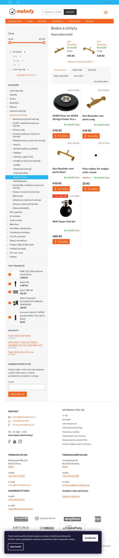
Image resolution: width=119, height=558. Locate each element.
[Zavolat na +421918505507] (12, 2)
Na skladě (19, 51)
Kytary (13, 98)
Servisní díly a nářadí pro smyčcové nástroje (28, 186)
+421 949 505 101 (16, 499)
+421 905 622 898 (70, 476)
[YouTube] (15, 441)
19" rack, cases (16, 252)
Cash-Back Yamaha (19, 335)
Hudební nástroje (71, 496)
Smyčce (16, 144)
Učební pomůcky (20, 173)
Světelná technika (18, 248)
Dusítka (16, 165)
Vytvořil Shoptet (102, 546)
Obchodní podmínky (72, 427)
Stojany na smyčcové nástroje (26, 191)
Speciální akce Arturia (21, 352)
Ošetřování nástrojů (22, 169)
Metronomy (18, 196)
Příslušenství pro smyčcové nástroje (29, 140)
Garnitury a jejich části (23, 156)
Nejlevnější (77, 70)
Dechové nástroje (18, 111)
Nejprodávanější (61, 75)
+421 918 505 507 (20, 420)
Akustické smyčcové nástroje (26, 119)
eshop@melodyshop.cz (24, 417)
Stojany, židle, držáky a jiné (22, 244)
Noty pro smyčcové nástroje (25, 204)
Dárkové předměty (21, 208)
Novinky (13, 94)
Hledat (70, 12)
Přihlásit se (18, 394)
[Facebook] (10, 441)
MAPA (11, 466)
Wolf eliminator (20, 181)
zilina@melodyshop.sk (19, 485)
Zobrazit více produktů (79, 61)
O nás (65, 415)
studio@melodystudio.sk (20, 508)
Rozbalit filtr (25, 75)
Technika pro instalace (20, 232)
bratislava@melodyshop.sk (75, 485)
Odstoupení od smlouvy (74, 436)
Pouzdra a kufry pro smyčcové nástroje (26, 135)
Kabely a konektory (18, 240)
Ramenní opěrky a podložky (25, 148)
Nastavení (15, 546)
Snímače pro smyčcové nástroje (27, 200)
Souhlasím (90, 538)
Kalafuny (17, 152)
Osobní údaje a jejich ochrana (76, 444)
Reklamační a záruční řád (74, 440)
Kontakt (66, 419)
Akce (17, 56)
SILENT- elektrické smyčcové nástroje (26, 124)
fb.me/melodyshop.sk (23, 424)
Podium (13, 256)
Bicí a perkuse (16, 212)
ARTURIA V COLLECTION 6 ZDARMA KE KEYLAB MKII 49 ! (25, 344)
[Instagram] (20, 441)
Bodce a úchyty (20, 177)
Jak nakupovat (69, 423)
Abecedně (78, 75)
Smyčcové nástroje (18, 115)
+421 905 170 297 (16, 476)
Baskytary (14, 102)
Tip (16, 65)
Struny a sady (19, 129)
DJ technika (15, 216)
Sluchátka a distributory (20, 228)
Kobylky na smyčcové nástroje (26, 160)
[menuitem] (14, 21)
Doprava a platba (70, 432)
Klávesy (13, 107)
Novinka (18, 60)
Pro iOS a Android (17, 236)
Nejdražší (92, 70)
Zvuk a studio (16, 220)
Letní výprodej (21, 69)
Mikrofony (14, 224)
